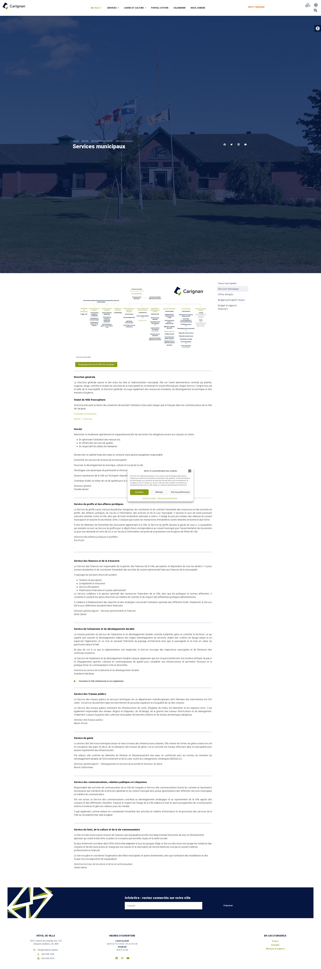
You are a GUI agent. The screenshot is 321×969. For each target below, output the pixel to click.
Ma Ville (85, 141)
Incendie (275, 945)
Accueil (76, 141)
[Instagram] (122, 958)
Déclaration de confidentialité (167, 498)
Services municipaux (228, 289)
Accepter (139, 492)
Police (275, 941)
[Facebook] (116, 958)
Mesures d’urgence (275, 949)
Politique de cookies (149, 498)
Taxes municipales (227, 283)
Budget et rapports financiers (227, 307)
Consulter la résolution (85, 413)
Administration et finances (102, 141)
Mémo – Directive (83, 419)
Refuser (159, 492)
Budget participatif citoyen (231, 300)
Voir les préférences (180, 492)
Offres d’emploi (225, 294)
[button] (189, 471)
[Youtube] (127, 958)
